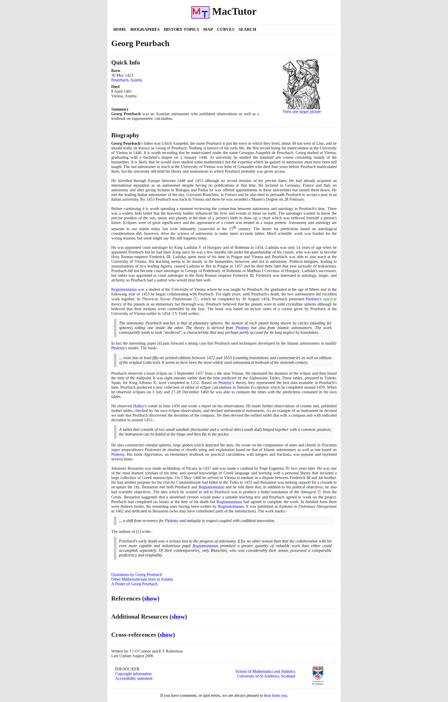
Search (247, 29)
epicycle (330, 299)
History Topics (181, 29)
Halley (138, 406)
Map (208, 29)
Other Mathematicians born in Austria (142, 579)
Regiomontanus (124, 289)
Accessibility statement (133, 678)
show (150, 598)
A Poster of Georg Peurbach (134, 584)
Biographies (145, 29)
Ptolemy (312, 299)
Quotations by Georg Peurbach (136, 574)
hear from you (275, 695)
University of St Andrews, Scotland (266, 676)
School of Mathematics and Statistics (265, 671)
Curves (225, 29)
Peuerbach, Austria (126, 80)
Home (119, 29)
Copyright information (133, 673)
